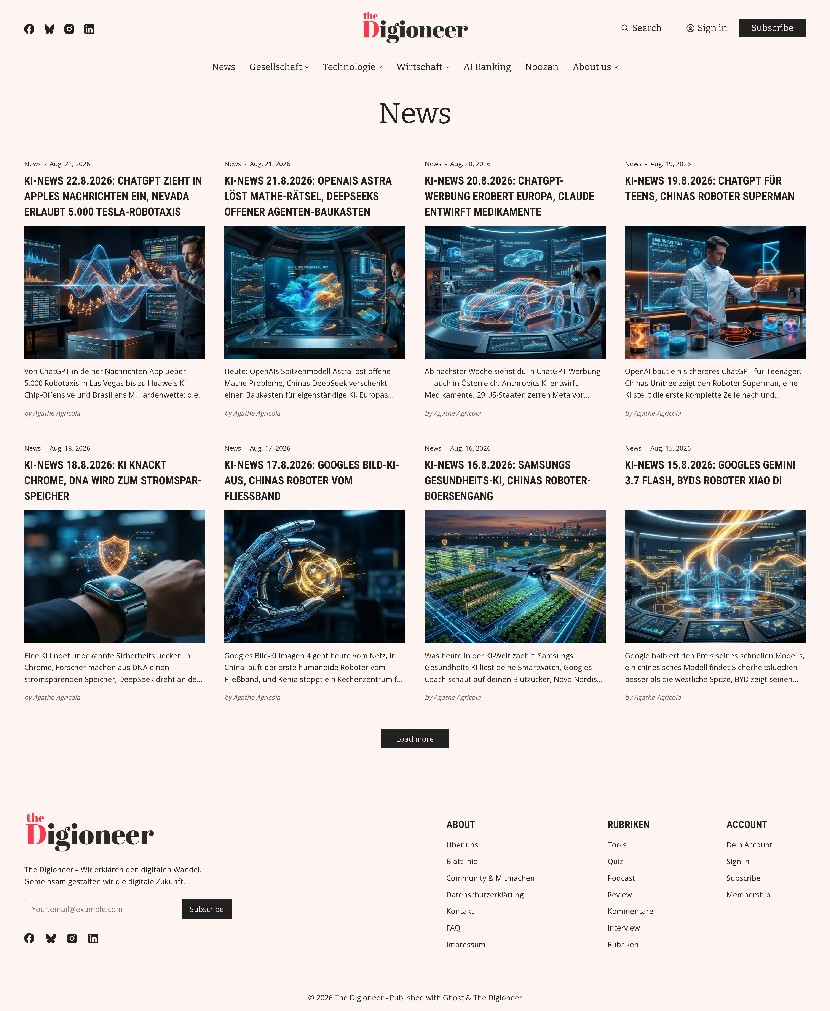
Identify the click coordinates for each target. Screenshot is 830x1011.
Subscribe (772, 28)
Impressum (465, 944)
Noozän (542, 67)
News (223, 67)
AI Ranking (487, 67)
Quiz (615, 861)
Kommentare (630, 911)
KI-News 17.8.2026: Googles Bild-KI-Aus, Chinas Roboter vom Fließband (311, 480)
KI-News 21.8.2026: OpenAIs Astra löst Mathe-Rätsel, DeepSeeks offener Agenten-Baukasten (308, 196)
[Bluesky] (49, 29)
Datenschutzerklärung (485, 894)
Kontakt (460, 911)
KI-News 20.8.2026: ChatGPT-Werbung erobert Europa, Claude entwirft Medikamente (509, 196)
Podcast (621, 878)
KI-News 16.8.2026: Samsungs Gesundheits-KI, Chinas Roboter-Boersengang (508, 480)
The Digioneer (359, 998)
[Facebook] (29, 29)
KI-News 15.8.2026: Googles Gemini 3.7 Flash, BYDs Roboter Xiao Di (710, 472)
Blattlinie (462, 861)
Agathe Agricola (56, 413)
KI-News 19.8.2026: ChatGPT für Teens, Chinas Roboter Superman (710, 188)
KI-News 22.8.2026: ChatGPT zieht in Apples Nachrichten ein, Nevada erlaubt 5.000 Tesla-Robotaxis (113, 196)
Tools (617, 844)
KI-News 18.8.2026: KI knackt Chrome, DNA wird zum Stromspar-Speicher (113, 480)
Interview (624, 927)
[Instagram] (69, 29)
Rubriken (623, 944)
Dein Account (749, 844)
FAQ (453, 927)
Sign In (738, 861)
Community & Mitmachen (490, 878)
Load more (415, 739)
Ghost (453, 998)
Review (620, 894)
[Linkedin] (89, 29)
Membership (748, 894)
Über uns (462, 844)
